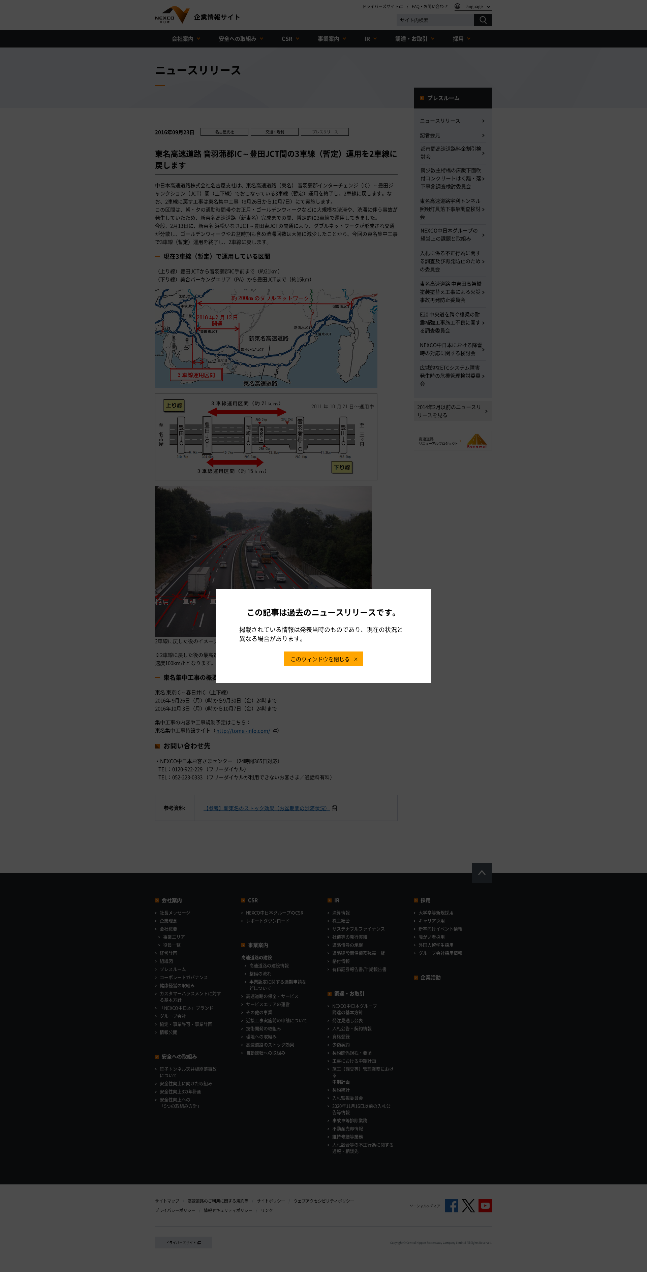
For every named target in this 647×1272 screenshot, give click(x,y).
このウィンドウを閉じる (320, 659)
